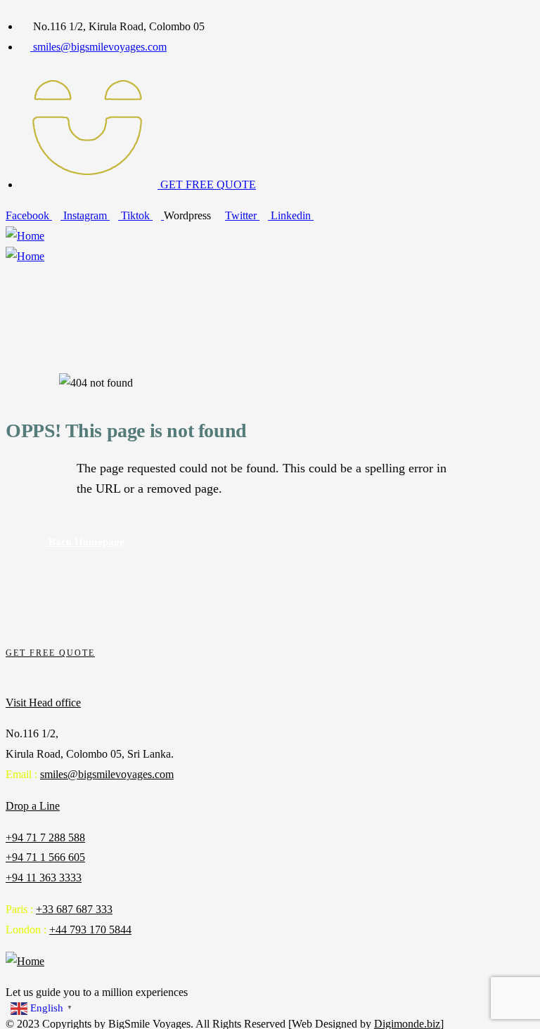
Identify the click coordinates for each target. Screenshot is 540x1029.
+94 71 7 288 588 (45, 837)
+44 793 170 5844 (90, 930)
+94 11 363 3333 (44, 878)
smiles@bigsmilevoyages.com (107, 774)
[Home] (25, 236)
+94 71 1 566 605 (45, 857)
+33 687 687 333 (74, 909)
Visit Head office (43, 702)
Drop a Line (33, 806)
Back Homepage (85, 542)
